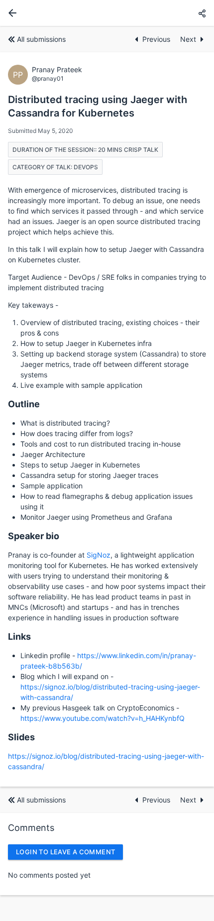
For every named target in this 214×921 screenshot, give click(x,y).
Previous (157, 39)
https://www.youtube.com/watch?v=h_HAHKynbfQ (102, 718)
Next (188, 39)
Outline (24, 404)
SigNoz (98, 555)
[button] (202, 13)
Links (19, 636)
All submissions (41, 39)
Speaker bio (33, 536)
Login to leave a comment (65, 852)
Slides (21, 737)
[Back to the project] (10, 13)
